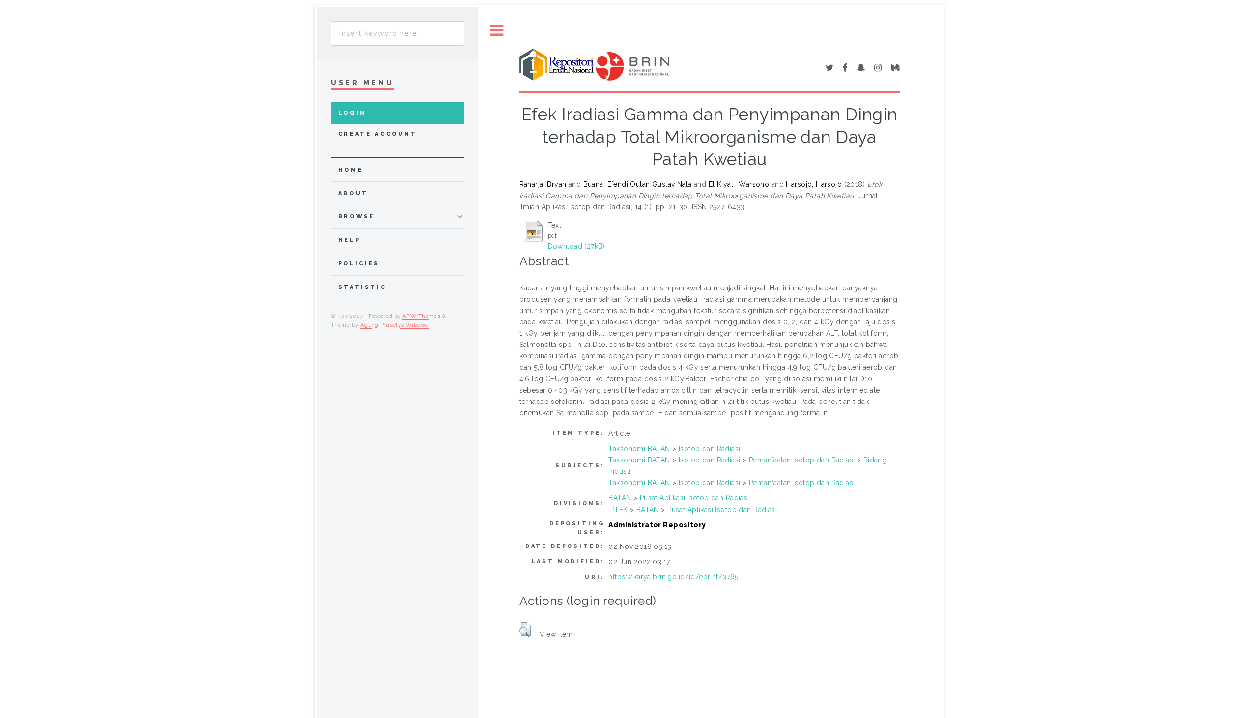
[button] (525, 629)
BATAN (619, 498)
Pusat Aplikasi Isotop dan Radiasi (694, 498)
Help (349, 240)
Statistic (362, 287)
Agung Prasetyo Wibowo (394, 324)
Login (352, 113)
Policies (359, 263)
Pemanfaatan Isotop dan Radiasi (802, 460)
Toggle (496, 30)
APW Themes (421, 316)
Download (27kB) (576, 246)
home (350, 170)
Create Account (377, 134)
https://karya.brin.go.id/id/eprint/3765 (673, 577)
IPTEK (618, 510)
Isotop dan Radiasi (710, 449)
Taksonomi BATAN (639, 449)
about (353, 193)
